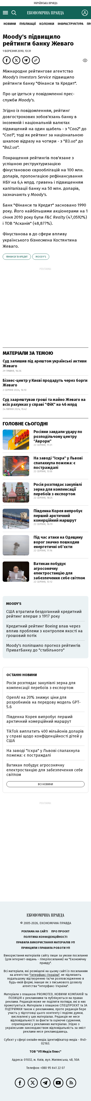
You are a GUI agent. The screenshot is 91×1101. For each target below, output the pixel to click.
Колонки (46, 24)
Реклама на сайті (34, 931)
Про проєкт (60, 931)
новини (10, 24)
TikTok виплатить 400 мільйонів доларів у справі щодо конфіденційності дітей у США (45, 736)
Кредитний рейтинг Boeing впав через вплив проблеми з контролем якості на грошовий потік (44, 631)
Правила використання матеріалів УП (45, 942)
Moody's (41, 256)
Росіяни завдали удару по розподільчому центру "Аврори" (58, 436)
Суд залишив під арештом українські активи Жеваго (45, 363)
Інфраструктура (70, 24)
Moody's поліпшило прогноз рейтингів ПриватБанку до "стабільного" (43, 648)
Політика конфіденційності (45, 936)
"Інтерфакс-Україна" (44, 975)
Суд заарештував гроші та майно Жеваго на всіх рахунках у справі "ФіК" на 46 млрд (44, 402)
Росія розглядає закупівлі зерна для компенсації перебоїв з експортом (58, 489)
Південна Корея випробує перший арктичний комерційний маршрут (58, 515)
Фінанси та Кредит (17, 256)
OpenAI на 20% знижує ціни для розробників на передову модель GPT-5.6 (43, 702)
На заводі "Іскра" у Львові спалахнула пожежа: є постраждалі (58, 463)
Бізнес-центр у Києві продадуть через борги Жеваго (45, 383)
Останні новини (21, 675)
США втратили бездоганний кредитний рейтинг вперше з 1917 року (44, 614)
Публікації (27, 24)
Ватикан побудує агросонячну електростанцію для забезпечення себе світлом (59, 570)
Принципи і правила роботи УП (45, 947)
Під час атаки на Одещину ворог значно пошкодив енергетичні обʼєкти (58, 542)
